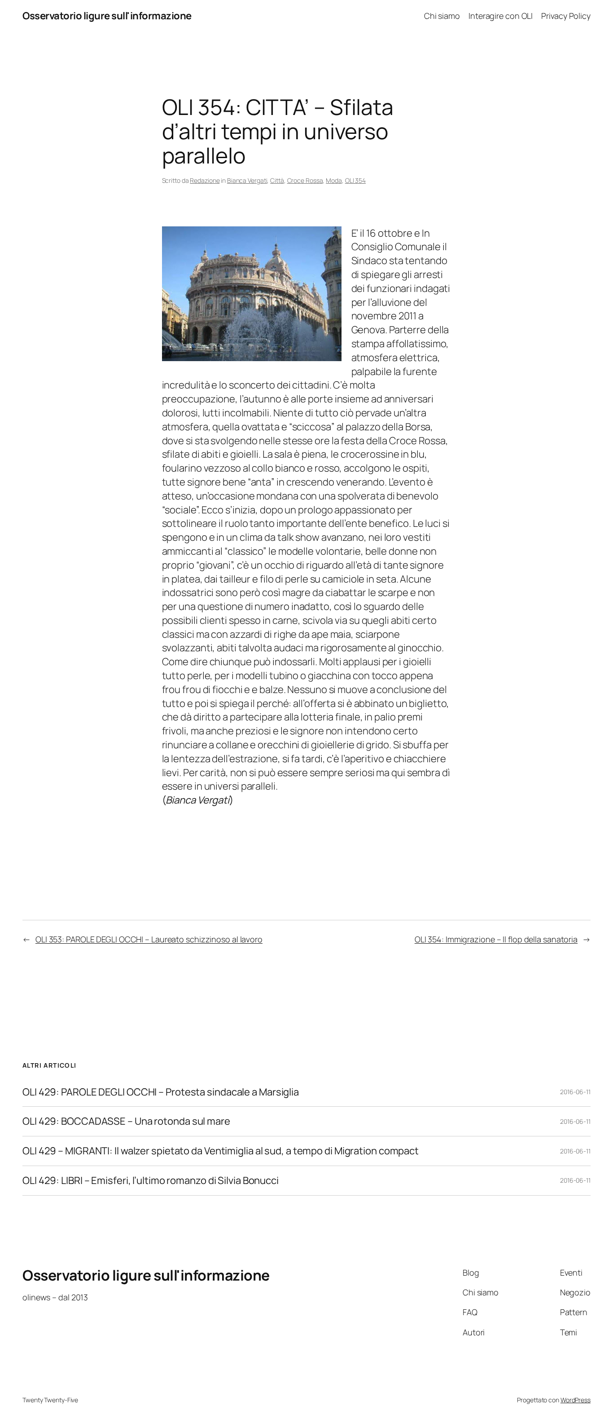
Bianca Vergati (247, 180)
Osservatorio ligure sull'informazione (107, 15)
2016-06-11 (575, 1091)
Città (277, 180)
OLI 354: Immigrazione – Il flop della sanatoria (496, 939)
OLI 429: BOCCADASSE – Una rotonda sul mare (126, 1121)
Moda (334, 180)
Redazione (204, 180)
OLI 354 (355, 180)
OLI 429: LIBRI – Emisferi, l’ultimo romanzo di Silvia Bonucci (150, 1180)
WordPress (575, 1400)
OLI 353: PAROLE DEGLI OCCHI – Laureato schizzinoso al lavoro (149, 939)
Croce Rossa (305, 180)
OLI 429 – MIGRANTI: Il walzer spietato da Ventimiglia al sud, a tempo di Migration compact (220, 1151)
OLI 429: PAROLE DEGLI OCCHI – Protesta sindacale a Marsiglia (160, 1092)
